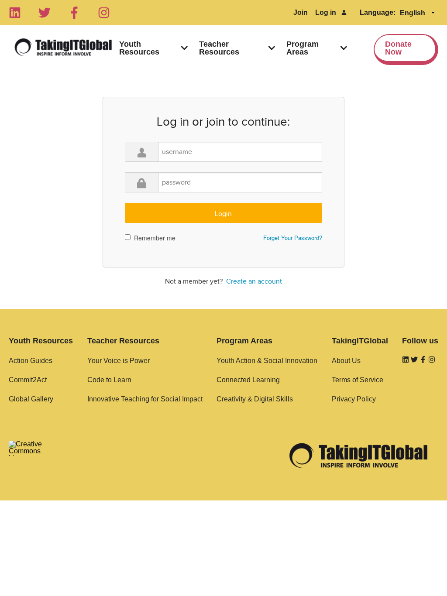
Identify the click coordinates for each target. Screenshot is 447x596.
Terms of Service (357, 380)
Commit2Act (28, 380)
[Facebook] (74, 13)
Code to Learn (109, 380)
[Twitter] (44, 13)
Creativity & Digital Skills (255, 399)
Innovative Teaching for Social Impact (145, 399)
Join (300, 12)
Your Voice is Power (118, 360)
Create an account (254, 281)
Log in (325, 12)
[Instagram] (104, 13)
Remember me (154, 237)
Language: (377, 12)
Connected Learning (248, 380)
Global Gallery (31, 399)
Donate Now (398, 48)
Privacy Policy (354, 399)
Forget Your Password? (292, 237)
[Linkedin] (15, 13)
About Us (346, 360)
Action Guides (30, 360)
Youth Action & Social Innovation (267, 360)
